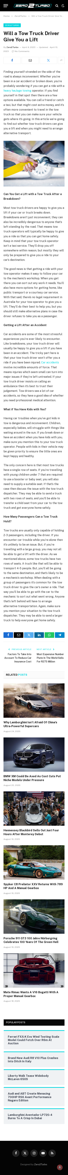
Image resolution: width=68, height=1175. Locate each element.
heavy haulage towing (17, 90)
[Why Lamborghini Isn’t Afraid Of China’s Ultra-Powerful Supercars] (34, 700)
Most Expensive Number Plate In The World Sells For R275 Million (50, 658)
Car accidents (50, 362)
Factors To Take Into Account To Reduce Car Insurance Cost (17, 658)
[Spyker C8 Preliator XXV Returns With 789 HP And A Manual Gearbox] (34, 862)
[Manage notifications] (60, 1167)
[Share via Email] (30, 60)
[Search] (57, 6)
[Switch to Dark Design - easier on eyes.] (63, 5)
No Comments (22, 51)
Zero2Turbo (12, 25)
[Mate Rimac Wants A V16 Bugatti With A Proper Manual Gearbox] (34, 970)
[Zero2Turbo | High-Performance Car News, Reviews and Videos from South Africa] (32, 5)
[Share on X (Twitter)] (48, 60)
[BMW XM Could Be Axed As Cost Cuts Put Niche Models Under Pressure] (34, 754)
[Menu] (5, 6)
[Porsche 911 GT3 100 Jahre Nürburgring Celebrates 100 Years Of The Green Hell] (34, 916)
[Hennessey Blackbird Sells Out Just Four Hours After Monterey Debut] (34, 808)
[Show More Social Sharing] (61, 60)
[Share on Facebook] (12, 60)
